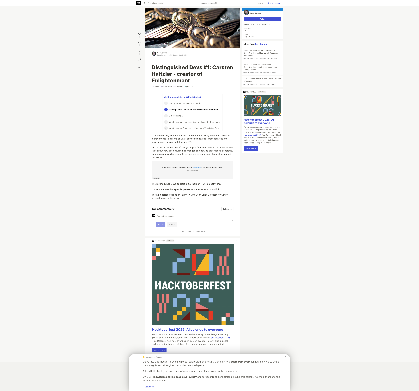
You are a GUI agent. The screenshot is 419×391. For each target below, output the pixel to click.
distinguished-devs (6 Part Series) (182, 97)
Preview (172, 224)
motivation (178, 86)
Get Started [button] (149, 387)
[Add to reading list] (139, 52)
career (156, 86)
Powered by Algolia (208, 3)
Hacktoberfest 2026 (219, 337)
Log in (260, 3)
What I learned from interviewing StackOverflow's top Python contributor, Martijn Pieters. (260, 68)
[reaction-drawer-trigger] (139, 34)
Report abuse (200, 231)
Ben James (162, 53)
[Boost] (139, 59)
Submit (161, 224)
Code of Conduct (186, 231)
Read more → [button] (159, 350)
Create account (274, 3)
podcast (189, 86)
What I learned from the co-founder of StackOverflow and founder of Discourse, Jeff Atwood (260, 54)
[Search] (145, 3)
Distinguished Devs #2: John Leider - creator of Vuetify (262, 81)
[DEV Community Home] (138, 3)
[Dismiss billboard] (285, 357)
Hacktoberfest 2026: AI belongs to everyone (187, 329)
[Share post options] (139, 67)
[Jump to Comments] (139, 43)
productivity (166, 86)
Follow (262, 19)
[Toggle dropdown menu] (237, 240)
